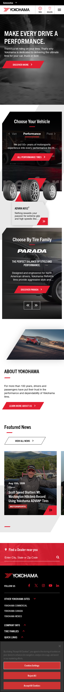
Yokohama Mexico (13, 616)
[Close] (60, 646)
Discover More (21, 64)
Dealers (50, 12)
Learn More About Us (20, 405)
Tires (40, 12)
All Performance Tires (29, 157)
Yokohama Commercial (15, 605)
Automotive (8, 2)
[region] (32, 666)
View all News (22, 440)
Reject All (32, 675)
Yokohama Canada (13, 610)
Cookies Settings (32, 665)
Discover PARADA (29, 289)
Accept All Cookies (32, 685)
